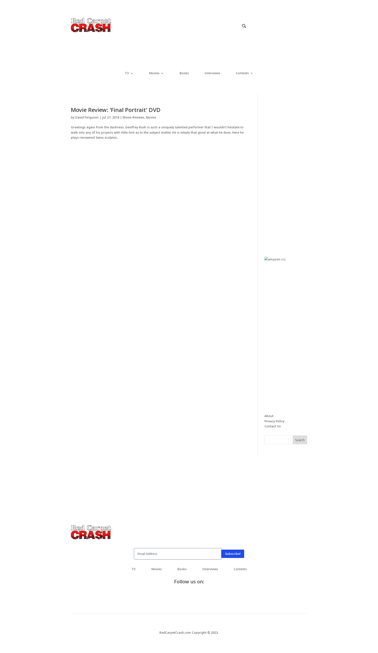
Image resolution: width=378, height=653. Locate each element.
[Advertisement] (297, 172)
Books (184, 73)
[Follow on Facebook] (251, 21)
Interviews (212, 73)
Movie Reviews (133, 117)
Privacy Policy (274, 421)
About (268, 416)
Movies (154, 73)
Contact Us (272, 426)
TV (127, 73)
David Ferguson (87, 117)
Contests (242, 73)
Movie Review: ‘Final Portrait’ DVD (116, 110)
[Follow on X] (260, 21)
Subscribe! (232, 554)
